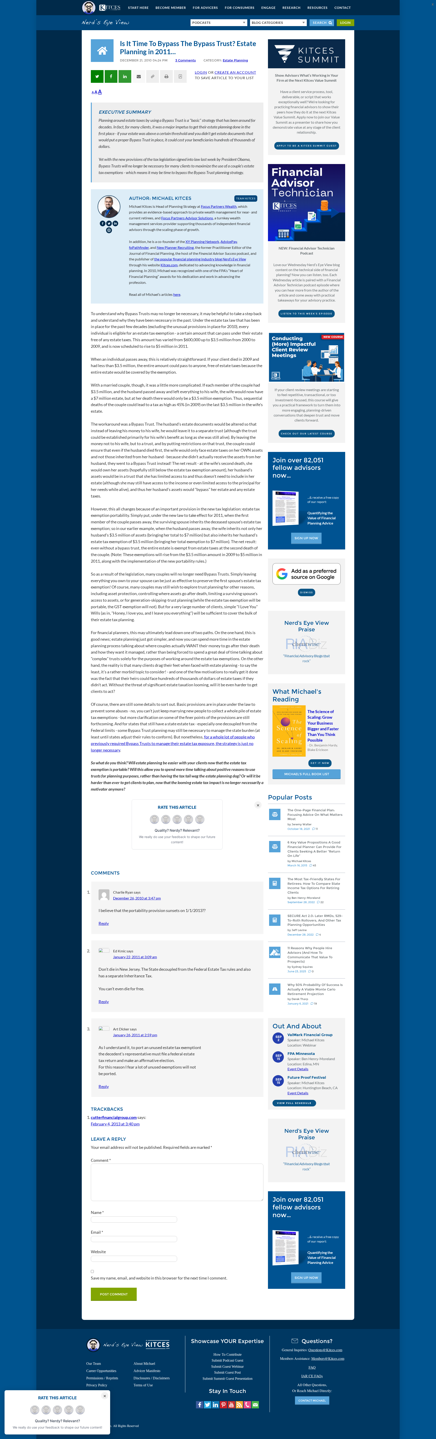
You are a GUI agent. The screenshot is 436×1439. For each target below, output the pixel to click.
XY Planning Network (202, 241)
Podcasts (201, 23)
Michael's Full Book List (306, 774)
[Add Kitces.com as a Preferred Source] (306, 583)
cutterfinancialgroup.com (114, 1117)
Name (97, 1212)
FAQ (312, 1367)
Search (320, 23)
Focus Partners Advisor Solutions (187, 218)
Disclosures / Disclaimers (152, 1378)
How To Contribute (227, 1354)
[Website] (109, 230)
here (176, 294)
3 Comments (185, 60)
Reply (104, 923)
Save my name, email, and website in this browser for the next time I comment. (159, 1277)
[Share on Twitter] (97, 76)
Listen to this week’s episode (306, 313)
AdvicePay (228, 241)
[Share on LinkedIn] (125, 76)
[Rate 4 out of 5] (188, 819)
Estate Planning (235, 60)
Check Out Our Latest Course (306, 433)
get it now (320, 763)
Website (98, 1251)
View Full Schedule (294, 1103)
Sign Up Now (306, 538)
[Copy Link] (152, 76)
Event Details (297, 1069)
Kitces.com (101, 7)
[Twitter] (109, 223)
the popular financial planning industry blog (200, 259)
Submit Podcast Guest (227, 1360)
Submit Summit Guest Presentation (228, 1378)
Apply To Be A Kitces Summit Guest (307, 145)
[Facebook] (102, 223)
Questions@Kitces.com (325, 1349)
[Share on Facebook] (111, 76)
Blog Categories (267, 23)
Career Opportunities (101, 1371)
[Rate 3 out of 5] (177, 819)
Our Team (93, 1363)
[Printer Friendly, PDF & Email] (166, 76)
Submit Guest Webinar (227, 1366)
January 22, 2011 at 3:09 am (135, 957)
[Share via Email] (138, 76)
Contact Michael (312, 1400)
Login (345, 23)
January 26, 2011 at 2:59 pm (135, 1035)
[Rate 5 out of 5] (199, 819)
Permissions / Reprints (102, 1378)
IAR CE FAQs (312, 1375)
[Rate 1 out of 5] (154, 819)
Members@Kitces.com (327, 1358)
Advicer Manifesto (147, 1371)
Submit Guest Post (227, 1372)
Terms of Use (143, 1385)
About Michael (144, 1363)
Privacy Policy (96, 1385)
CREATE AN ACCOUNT (235, 72)
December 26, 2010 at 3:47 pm (137, 898)
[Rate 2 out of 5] (165, 819)
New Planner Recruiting (175, 247)
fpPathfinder (139, 247)
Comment (101, 1160)
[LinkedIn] (115, 223)
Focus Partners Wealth (219, 206)
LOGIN (201, 72)
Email (97, 1232)
